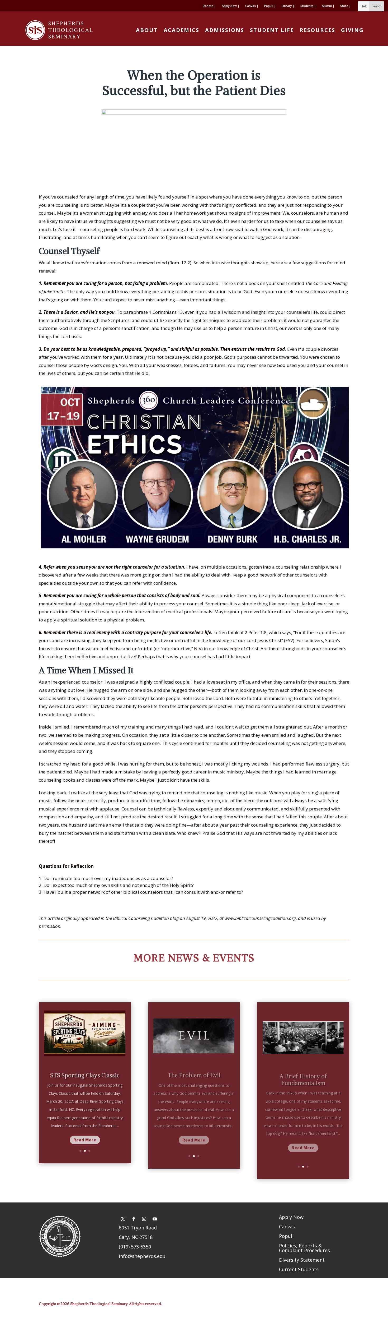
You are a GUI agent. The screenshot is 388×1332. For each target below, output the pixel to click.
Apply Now (291, 1217)
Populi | (270, 6)
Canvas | (251, 6)
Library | (288, 6)
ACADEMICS (181, 30)
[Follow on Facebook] (133, 1219)
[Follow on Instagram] (144, 1219)
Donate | (209, 6)
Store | (345, 6)
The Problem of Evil (194, 1069)
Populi (286, 1236)
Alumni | (328, 6)
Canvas (287, 1226)
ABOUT (147, 30)
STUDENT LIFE (272, 30)
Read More (84, 1137)
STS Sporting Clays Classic (85, 1072)
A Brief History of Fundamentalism (303, 1074)
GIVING (352, 30)
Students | (308, 6)
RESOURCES (317, 30)
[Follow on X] (123, 1219)
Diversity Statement (302, 1260)
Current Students (299, 1269)
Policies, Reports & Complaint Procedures (304, 1247)
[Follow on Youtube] (154, 1219)
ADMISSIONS (224, 30)
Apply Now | (230, 6)
